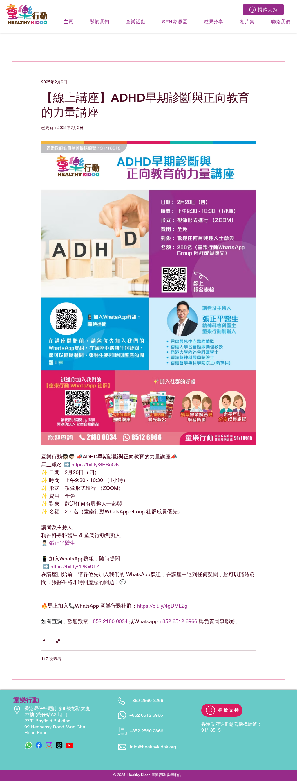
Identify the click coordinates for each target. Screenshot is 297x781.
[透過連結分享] (58, 641)
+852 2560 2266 (146, 700)
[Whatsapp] (28, 745)
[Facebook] (39, 745)
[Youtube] (69, 745)
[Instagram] (49, 745)
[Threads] (59, 745)
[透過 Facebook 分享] (44, 641)
